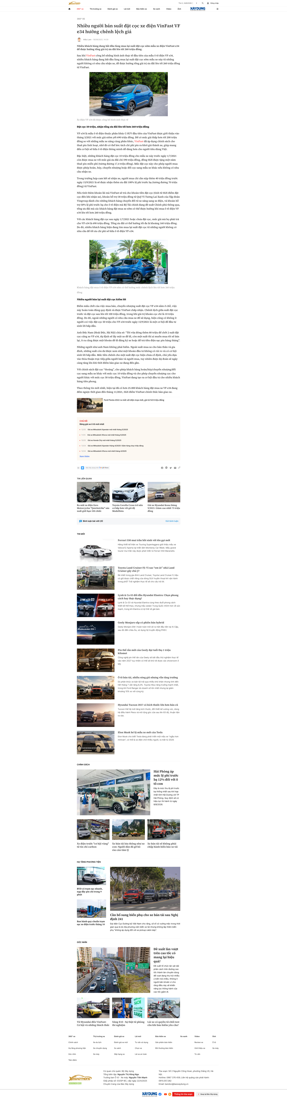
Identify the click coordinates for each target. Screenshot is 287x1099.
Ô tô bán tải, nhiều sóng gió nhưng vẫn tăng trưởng (148, 677)
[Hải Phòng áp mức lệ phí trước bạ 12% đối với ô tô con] (113, 792)
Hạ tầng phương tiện (89, 862)
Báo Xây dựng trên (92, 468)
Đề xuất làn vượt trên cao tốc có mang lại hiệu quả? (166, 955)
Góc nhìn (82, 942)
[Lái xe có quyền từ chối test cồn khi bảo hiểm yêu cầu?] (163, 1008)
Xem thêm (84, 456)
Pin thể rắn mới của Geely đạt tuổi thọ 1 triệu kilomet (144, 652)
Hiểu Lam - (87, 39)
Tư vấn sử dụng (141, 1042)
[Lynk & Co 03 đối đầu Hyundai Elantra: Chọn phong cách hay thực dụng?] (95, 605)
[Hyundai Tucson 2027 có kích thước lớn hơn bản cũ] (95, 715)
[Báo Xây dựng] (197, 9)
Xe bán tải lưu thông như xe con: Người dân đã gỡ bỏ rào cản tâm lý (128, 847)
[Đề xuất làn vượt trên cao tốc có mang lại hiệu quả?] (113, 970)
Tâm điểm (72, 1060)
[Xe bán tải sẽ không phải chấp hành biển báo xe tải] (163, 829)
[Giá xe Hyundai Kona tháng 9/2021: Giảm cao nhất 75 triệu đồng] (164, 492)
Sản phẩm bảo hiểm (163, 1042)
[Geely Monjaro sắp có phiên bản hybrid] (95, 632)
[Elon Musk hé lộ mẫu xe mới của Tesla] (95, 742)
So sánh (117, 1048)
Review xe (199, 1042)
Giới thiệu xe (200, 1048)
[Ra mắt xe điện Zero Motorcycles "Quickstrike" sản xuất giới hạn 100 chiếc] (93, 492)
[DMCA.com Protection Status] (75, 1083)
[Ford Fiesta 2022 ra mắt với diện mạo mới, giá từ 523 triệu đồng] (90, 405)
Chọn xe (138, 1048)
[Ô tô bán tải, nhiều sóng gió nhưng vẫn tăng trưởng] (95, 687)
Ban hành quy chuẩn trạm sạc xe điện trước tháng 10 (91, 923)
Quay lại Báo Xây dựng (208, 1094)
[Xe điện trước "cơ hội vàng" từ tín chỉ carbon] (93, 829)
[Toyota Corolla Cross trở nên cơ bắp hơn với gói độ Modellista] (128, 492)
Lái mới (127, 9)
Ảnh (179, 9)
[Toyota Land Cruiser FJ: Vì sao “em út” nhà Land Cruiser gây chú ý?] (95, 578)
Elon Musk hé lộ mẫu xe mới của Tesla (140, 732)
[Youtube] (165, 1094)
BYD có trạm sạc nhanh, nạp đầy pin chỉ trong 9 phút (90, 891)
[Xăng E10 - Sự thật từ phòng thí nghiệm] (128, 1008)
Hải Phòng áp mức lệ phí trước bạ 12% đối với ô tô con (166, 777)
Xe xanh (156, 9)
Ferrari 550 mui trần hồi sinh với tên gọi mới (144, 540)
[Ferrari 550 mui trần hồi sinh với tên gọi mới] (95, 550)
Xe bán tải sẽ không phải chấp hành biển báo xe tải (162, 845)
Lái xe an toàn (141, 1054)
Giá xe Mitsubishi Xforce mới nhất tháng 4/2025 (107, 451)
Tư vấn (197, 1054)
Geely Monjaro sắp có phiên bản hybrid (141, 622)
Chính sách (83, 765)
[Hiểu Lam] (79, 39)
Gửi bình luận (172, 521)
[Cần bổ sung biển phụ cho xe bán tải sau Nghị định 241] (145, 889)
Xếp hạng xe (119, 1054)
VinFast (90, 55)
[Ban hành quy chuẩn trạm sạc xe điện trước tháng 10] (91, 908)
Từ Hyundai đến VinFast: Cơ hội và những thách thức (93, 1023)
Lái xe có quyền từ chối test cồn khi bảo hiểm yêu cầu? (163, 1023)
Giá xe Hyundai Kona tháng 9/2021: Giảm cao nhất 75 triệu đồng (164, 508)
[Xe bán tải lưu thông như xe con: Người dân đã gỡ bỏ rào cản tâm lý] (128, 829)
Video (168, 9)
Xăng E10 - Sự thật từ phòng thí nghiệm (128, 1023)
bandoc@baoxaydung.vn (176, 1084)
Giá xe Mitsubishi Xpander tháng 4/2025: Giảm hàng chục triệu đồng (115, 446)
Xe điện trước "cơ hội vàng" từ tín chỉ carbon (93, 845)
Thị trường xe (95, 9)
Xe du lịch (97, 1042)
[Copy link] (179, 468)
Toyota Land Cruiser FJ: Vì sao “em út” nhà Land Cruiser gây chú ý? (146, 569)
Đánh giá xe (113, 9)
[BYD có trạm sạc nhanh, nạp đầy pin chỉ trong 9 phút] (91, 876)
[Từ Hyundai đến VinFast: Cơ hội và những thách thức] (93, 1008)
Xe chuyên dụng (100, 1048)
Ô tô (214, 1042)
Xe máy (96, 1054)
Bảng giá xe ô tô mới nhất (92, 424)
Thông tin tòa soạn (183, 1094)
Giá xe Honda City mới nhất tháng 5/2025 (104, 440)
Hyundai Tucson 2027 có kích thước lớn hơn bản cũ (148, 705)
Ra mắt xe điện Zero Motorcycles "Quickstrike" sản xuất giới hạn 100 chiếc (93, 508)
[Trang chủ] (69, 9)
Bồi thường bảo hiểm (164, 1048)
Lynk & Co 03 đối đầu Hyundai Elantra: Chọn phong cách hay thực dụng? (148, 597)
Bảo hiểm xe (141, 9)
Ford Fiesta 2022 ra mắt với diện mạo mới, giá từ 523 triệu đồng (134, 400)
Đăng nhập (215, 3)
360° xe (80, 9)
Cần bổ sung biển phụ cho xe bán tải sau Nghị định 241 (144, 917)
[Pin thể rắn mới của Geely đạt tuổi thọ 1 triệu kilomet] (95, 660)
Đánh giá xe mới (121, 1042)
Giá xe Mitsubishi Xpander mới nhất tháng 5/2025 (108, 429)
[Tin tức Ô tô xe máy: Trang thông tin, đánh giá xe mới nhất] (74, 3)
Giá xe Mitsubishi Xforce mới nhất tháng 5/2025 (106, 435)
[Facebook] (160, 1094)
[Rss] (169, 1094)
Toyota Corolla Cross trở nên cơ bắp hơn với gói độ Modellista (127, 508)
